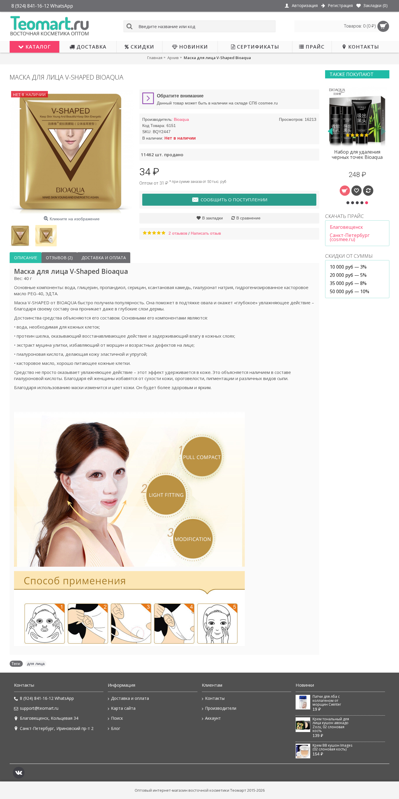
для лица (36, 663)
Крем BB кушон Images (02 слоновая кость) (332, 747)
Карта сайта (123, 708)
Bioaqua (181, 119)
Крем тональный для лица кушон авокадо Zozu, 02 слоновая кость (331, 725)
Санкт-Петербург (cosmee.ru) (349, 237)
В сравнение (248, 218)
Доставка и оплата (103, 257)
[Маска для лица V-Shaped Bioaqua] (71, 152)
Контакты (215, 698)
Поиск (117, 718)
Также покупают (351, 74)
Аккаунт (213, 718)
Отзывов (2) (59, 257)
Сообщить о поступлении (234, 199)
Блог (115, 728)
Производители (220, 708)
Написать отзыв (206, 233)
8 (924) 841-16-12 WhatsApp (47, 698)
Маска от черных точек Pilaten (357, 154)
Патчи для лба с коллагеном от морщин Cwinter (327, 701)
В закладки (212, 218)
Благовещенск (346, 227)
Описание (25, 257)
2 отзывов (178, 233)
